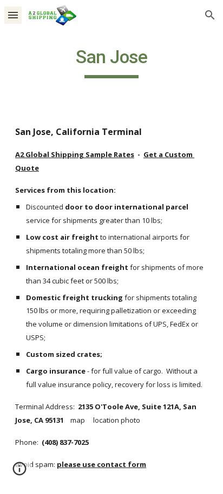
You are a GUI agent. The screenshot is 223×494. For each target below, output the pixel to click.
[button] (13, 15)
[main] (111, 62)
